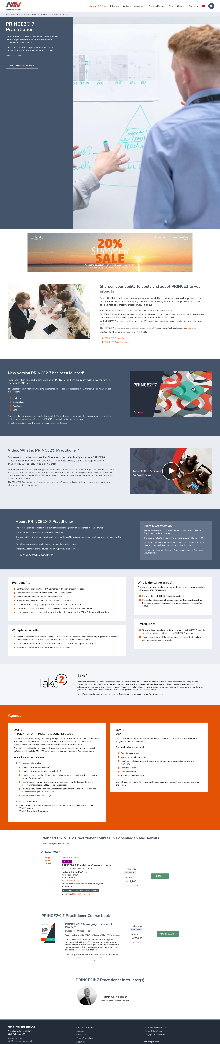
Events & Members (157, 6)
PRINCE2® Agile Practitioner (117, 342)
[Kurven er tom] (211, 6)
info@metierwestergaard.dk (20, 1041)
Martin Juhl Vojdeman (81, 894)
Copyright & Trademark (155, 1034)
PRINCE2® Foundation (115, 338)
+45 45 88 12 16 (15, 1038)
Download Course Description (36, 555)
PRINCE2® (44, 14)
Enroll (160, 876)
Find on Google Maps (71, 880)
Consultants (139, 6)
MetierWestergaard (13, 14)
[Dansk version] (203, 6)
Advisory (127, 6)
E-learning (114, 6)
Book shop (193, 6)
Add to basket (168, 934)
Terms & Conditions (153, 1031)
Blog (171, 6)
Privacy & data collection (155, 1027)
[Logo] (13, 6)
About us (181, 6)
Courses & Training (98, 6)
